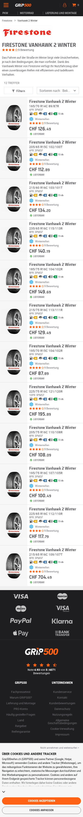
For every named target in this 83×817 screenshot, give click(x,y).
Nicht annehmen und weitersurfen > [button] (59, 747)
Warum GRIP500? (21, 697)
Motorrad (27, 13)
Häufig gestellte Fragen (20, 714)
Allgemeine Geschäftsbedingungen (62, 721)
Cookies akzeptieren (41, 801)
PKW (5, 13)
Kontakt (62, 697)
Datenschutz (62, 709)
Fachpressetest (20, 692)
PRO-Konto (21, 709)
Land (21, 720)
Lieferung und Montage (61, 13)
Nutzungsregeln (62, 714)
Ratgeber (21, 726)
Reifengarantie (21, 731)
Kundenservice (62, 692)
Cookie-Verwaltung (62, 729)
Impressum (62, 734)
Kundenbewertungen (62, 703)
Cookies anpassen (41, 810)
